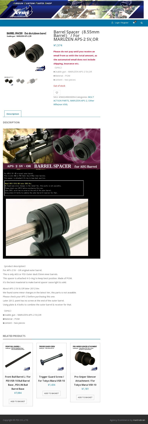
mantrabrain (139, 420)
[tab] (12, 114)
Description (13, 113)
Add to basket (18, 401)
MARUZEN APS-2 (78, 100)
